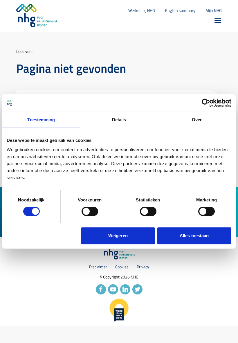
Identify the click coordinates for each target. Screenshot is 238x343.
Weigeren (118, 235)
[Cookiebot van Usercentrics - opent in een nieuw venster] (206, 103)
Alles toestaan (194, 235)
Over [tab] (197, 119)
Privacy (143, 267)
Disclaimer (98, 267)
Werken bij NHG (141, 10)
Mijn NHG (213, 10)
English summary (180, 10)
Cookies (122, 267)
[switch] (90, 211)
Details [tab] (119, 119)
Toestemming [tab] (41, 119)
